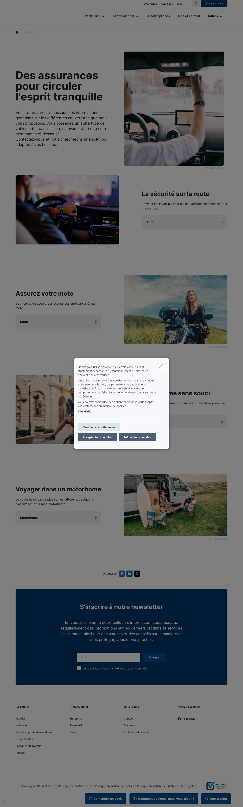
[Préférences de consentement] (15, 799)
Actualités (167, 3)
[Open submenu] (103, 16)
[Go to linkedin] (130, 573)
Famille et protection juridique (34, 732)
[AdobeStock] (175, 309)
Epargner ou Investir (28, 745)
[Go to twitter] (138, 573)
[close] (161, 366)
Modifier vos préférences (99, 427)
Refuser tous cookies (137, 437)
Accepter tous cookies (97, 437)
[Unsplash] (67, 209)
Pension (20, 752)
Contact (129, 718)
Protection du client (136, 732)
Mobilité (20, 718)
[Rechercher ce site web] (196, 3)
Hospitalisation (25, 739)
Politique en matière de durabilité (157, 786)
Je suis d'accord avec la (115, 668)
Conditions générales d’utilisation (36, 786)
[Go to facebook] (122, 573)
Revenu (74, 732)
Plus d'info (85, 411)
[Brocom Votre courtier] (214, 786)
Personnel (76, 725)
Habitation (22, 725)
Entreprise (76, 718)
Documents (150, 3)
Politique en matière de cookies (114, 786)
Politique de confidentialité (130, 668)
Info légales (188, 786)
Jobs (179, 3)
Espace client (216, 3)
